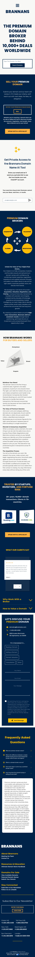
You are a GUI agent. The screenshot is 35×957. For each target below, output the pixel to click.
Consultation (10, 662)
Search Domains (17, 65)
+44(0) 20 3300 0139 (22, 936)
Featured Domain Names (10, 877)
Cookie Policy (16, 953)
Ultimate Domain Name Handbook (13, 866)
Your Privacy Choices (23, 954)
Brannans (15, 951)
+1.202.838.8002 (21, 929)
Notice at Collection (11, 954)
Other (20, 662)
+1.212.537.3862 (7, 929)
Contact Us (5, 858)
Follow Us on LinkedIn (9, 889)
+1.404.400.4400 (7, 923)
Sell (17, 111)
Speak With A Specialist (17, 131)
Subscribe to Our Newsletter (11, 887)
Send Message (19, 720)
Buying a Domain (12, 647)
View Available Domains (9, 875)
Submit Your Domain (8, 879)
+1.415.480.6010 (7, 936)
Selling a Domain (11, 652)
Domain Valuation (12, 657)
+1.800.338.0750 (22, 923)
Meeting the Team (7, 856)
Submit (29, 200)
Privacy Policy (9, 953)
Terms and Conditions (24, 953)
